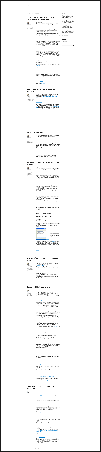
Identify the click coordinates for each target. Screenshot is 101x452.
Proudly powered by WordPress (38, 448)
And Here (37, 250)
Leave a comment (29, 29)
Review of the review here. (40, 265)
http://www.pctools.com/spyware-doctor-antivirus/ (44, 380)
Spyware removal (29, 100)
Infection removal (29, 99)
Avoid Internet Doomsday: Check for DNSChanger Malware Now (42, 18)
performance (31, 269)
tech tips (32, 27)
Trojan (27, 28)
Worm (27, 298)
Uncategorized (32, 297)
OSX (30, 142)
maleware (28, 142)
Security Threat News (35, 132)
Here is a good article (39, 200)
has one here (43, 83)
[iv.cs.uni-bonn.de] (49, 438)
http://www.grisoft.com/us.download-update (43, 364)
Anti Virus (28, 98)
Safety (27, 27)
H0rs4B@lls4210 (29, 24)
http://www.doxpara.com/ (40, 412)
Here (37, 153)
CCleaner (53, 241)
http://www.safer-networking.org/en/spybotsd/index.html (45, 376)
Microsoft (31, 174)
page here (45, 78)
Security (30, 27)
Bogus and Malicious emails (38, 287)
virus (29, 28)
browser (31, 98)
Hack (27, 141)
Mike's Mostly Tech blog (33, 6)
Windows (31, 28)
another (39, 327)
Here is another (55, 326)
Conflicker (31, 140)
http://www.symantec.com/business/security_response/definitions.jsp (47, 359)
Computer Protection (29, 172)
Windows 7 (28, 144)
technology (28, 297)
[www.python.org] (51, 434)
